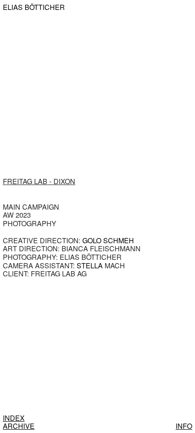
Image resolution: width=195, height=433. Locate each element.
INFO (184, 426)
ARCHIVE (19, 426)
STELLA (90, 265)
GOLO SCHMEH (108, 240)
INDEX (14, 418)
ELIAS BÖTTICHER (34, 7)
